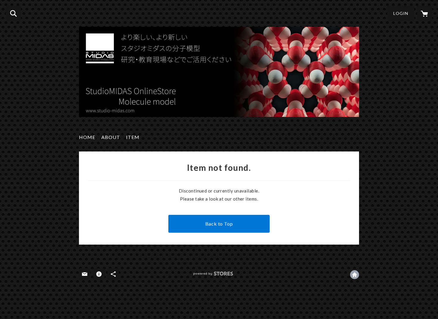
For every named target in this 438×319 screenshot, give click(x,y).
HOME (87, 137)
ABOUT (110, 137)
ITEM (132, 137)
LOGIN (400, 13)
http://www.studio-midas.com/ (354, 274)
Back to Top (219, 223)
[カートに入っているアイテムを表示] (424, 13)
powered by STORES (213, 273)
